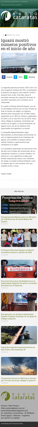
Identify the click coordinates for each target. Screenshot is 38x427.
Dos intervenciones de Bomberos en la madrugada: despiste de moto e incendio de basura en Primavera (19, 283)
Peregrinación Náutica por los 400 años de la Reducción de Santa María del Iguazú (18, 219)
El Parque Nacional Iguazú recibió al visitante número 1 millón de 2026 (17, 251)
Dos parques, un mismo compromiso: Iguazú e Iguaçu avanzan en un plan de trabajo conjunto (18, 316)
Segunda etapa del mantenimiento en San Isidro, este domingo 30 (18, 348)
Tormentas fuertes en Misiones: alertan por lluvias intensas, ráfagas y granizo (18, 379)
